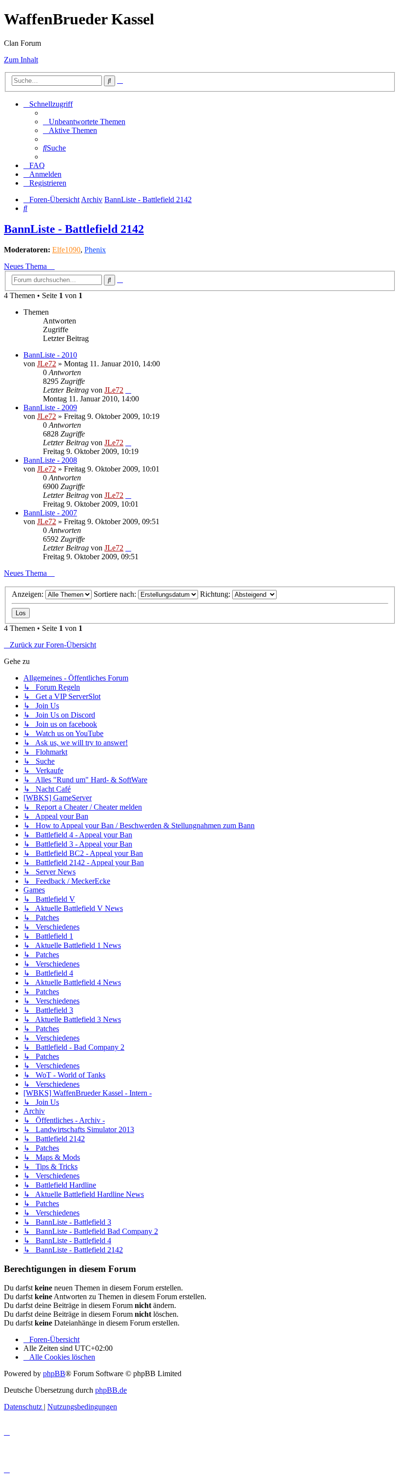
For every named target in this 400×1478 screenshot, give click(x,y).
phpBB (54, 1373)
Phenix (95, 250)
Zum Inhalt (21, 60)
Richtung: (216, 594)
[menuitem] (84, 121)
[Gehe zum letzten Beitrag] (128, 390)
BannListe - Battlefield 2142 (74, 229)
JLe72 (46, 364)
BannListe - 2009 (50, 407)
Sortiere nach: (116, 594)
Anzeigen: (28, 594)
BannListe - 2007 (50, 513)
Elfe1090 (66, 250)
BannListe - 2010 (50, 355)
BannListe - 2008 (50, 460)
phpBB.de (111, 1390)
